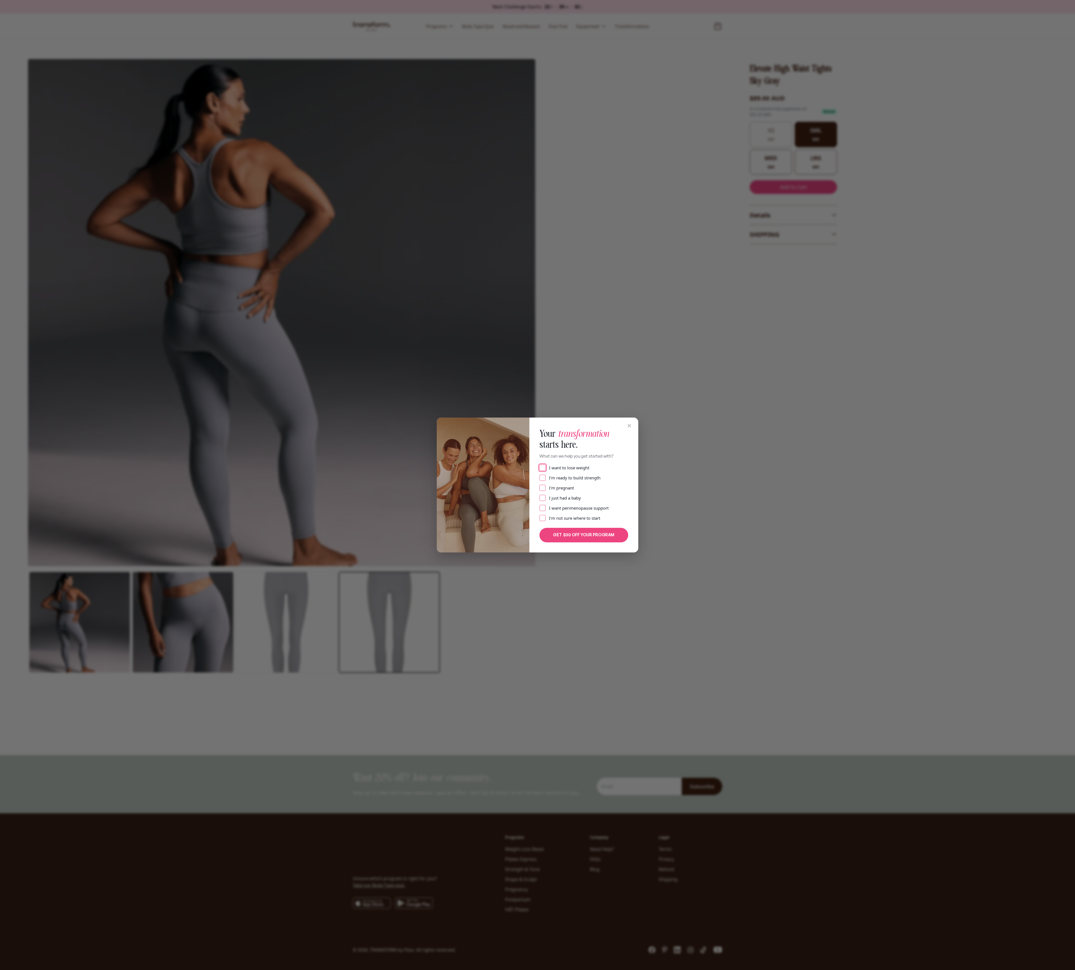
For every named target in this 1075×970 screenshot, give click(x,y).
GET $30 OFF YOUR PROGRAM (583, 534)
